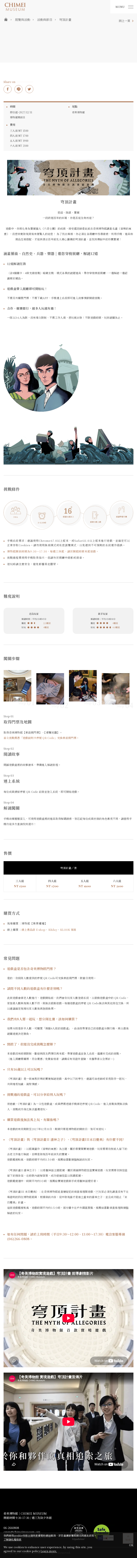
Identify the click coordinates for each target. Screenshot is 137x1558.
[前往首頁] (55, 6)
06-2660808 (11, 1527)
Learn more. (49, 1551)
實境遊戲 (11, 62)
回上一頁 (124, 20)
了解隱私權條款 (12, 1539)
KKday (52, 929)
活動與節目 (44, 19)
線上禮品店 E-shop (33, 929)
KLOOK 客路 (68, 929)
